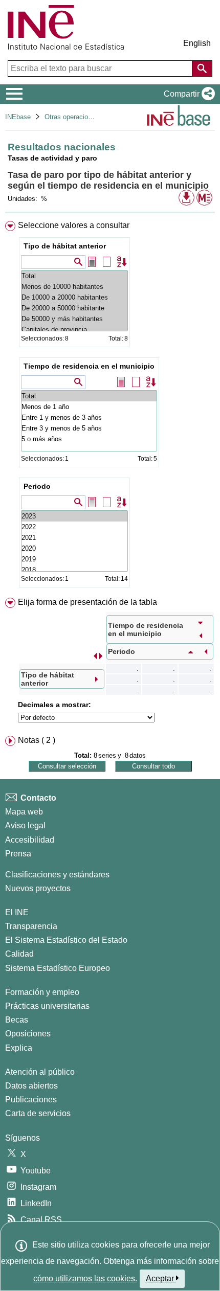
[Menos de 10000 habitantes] (74, 286)
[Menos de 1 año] (89, 406)
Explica (18, 1048)
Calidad (19, 953)
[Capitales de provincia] (74, 329)
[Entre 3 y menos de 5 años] (89, 428)
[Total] (74, 275)
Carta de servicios (38, 1113)
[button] (187, 94)
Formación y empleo (42, 992)
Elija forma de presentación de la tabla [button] (87, 602)
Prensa (18, 853)
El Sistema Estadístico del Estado (66, 940)
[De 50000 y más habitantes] (74, 318)
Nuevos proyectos (38, 888)
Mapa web (24, 811)
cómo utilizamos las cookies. (85, 1278)
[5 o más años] (89, 439)
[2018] (74, 569)
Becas (16, 1019)
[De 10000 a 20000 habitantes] (74, 297)
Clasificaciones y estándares (57, 874)
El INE (17, 912)
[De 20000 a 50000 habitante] (74, 308)
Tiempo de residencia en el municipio (89, 366)
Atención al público (40, 1072)
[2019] (74, 559)
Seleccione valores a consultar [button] (73, 225)
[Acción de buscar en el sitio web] (202, 68)
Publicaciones (31, 1099)
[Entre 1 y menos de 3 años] (89, 417)
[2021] (74, 537)
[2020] (74, 548)
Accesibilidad (29, 839)
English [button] (197, 43)
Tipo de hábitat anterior (65, 246)
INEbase (18, 117)
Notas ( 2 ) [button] (36, 740)
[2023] (74, 516)
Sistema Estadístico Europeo (57, 968)
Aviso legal (25, 825)
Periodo (37, 486)
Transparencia (31, 926)
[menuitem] (110, 406)
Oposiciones (28, 1033)
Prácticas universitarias (47, 1006)
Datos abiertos (31, 1085)
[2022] (74, 527)
